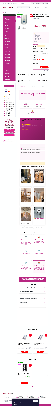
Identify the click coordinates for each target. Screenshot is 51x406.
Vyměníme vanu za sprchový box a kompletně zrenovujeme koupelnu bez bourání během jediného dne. (39, 268)
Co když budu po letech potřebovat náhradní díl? (32, 298)
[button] (31, 355)
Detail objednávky (22, 3)
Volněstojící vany (7, 44)
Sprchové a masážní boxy (8, 18)
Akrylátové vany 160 (7, 57)
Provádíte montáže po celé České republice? (32, 295)
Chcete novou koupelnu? (39, 265)
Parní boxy (6, 31)
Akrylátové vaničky (7, 63)
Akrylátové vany (7, 38)
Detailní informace (35, 44)
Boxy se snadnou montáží (8, 34)
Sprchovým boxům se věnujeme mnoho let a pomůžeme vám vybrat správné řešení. (26, 243)
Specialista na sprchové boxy (25, 240)
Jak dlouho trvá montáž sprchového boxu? (32, 287)
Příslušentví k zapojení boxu (8, 35)
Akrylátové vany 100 (7, 50)
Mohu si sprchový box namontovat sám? (32, 291)
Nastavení (15, 404)
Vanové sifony (7, 66)
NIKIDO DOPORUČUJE (8, 19)
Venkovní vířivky (7, 76)
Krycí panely (6, 47)
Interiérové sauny (7, 73)
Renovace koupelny (7, 79)
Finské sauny (6, 70)
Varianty (24, 351)
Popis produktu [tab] (22, 86)
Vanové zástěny (7, 48)
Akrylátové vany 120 (7, 51)
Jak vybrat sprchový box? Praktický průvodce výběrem (8, 401)
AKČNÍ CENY (6, 16)
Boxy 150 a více (7, 28)
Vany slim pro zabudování (8, 64)
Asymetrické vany (7, 41)
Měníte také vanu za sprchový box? (32, 306)
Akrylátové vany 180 (7, 60)
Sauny (6, 67)
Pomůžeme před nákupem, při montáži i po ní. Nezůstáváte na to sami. (26, 268)
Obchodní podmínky (9, 3)
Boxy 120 (6, 25)
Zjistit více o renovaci (39, 271)
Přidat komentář (24, 319)
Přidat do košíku (45, 67)
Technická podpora (25, 265)
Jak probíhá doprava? (32, 302)
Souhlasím (35, 400)
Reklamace (4, 3)
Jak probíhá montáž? (6, 397)
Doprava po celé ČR (39, 239)
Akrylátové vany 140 (7, 54)
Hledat (29, 7)
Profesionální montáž (26, 253)
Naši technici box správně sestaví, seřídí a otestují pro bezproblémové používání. (26, 256)
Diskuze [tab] (43, 86)
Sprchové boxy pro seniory (8, 32)
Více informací (24, 402)
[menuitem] (4, 10)
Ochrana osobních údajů (16, 3)
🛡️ (26, 263)
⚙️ (39, 250)
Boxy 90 (6, 22)
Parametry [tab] (33, 86)
